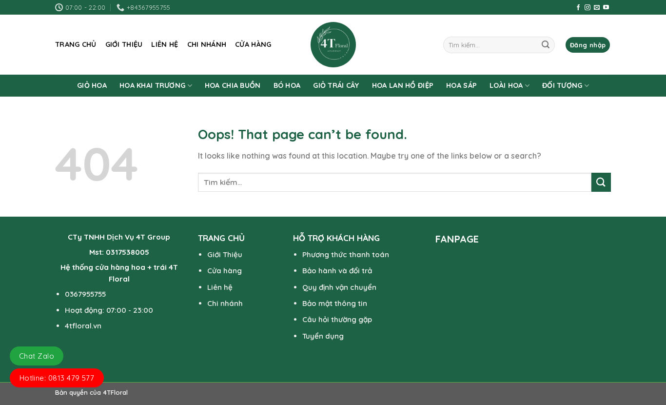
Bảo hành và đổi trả (337, 270)
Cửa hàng (253, 44)
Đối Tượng (562, 85)
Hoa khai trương (152, 85)
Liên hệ (164, 44)
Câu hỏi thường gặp (337, 319)
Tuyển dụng (323, 336)
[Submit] (545, 45)
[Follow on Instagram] (587, 7)
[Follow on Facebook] (578, 7)
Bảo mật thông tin (334, 303)
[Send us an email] (597, 7)
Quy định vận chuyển (339, 287)
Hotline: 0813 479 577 (57, 378)
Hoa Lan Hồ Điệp (402, 85)
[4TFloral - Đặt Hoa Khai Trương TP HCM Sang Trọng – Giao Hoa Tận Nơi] (333, 45)
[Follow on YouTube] (606, 7)
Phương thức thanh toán (345, 254)
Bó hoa (287, 85)
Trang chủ (76, 44)
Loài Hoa (506, 85)
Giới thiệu (124, 44)
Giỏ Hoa (92, 85)
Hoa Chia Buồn (233, 85)
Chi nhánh (207, 44)
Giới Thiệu (224, 254)
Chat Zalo (36, 356)
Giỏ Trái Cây (336, 85)
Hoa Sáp (461, 85)
